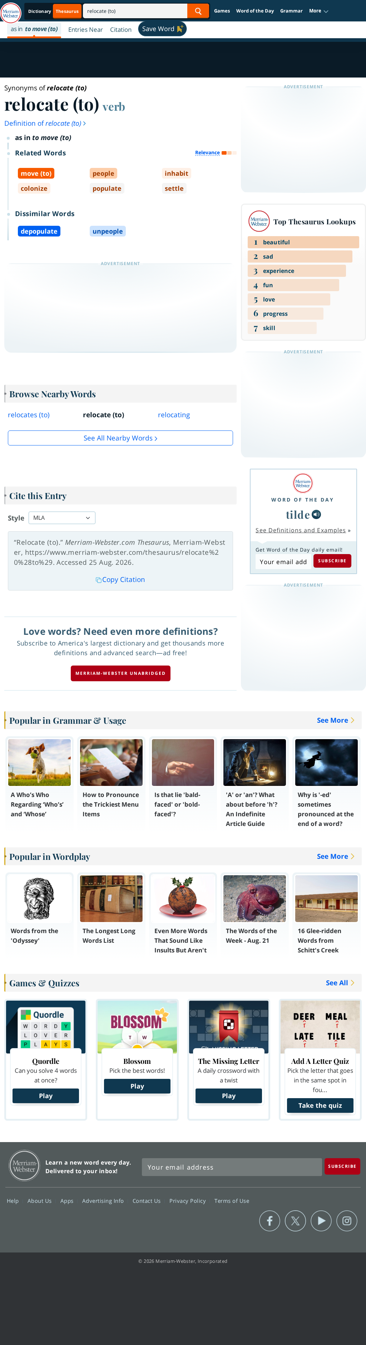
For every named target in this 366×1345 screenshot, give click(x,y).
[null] (316, 514)
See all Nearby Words (118, 438)
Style (16, 518)
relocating (174, 414)
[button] (319, 11)
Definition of (42, 123)
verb (114, 106)
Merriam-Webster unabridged (120, 673)
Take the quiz (320, 1105)
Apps (67, 1200)
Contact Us (148, 1200)
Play (46, 1095)
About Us (41, 1200)
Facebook (269, 1221)
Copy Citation (123, 579)
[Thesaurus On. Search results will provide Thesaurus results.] (54, 11)
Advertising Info (104, 1200)
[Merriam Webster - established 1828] (10, 10)
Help (14, 1200)
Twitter (295, 1221)
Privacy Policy (188, 1200)
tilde (298, 514)
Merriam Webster (24, 1165)
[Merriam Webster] (302, 483)
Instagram (346, 1221)
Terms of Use (231, 1200)
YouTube (321, 1221)
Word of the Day (255, 11)
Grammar (291, 11)
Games (222, 11)
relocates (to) (29, 414)
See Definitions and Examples (301, 530)
